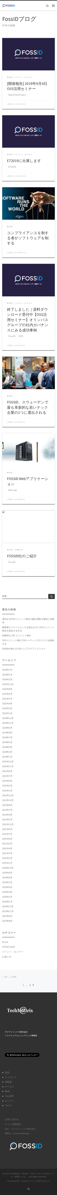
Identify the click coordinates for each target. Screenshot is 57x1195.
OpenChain (8, 947)
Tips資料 (9, 1096)
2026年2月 (7, 679)
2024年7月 (7, 737)
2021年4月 (7, 848)
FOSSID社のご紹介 (22, 556)
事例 (7, 1091)
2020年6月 (7, 887)
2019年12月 (8, 906)
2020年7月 (7, 882)
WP (18, 1181)
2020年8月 (7, 877)
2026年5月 (7, 674)
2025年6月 (7, 694)
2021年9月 (7, 829)
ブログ (8, 1105)
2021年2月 (7, 858)
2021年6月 (7, 838)
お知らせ (7, 956)
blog (5, 942)
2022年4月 (7, 814)
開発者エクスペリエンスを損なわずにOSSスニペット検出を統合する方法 (28, 629)
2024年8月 (7, 732)
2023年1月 (7, 790)
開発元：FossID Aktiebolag (17, 1133)
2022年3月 (7, 819)
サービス (9, 1086)
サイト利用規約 (13, 1124)
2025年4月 (7, 703)
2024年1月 (7, 756)
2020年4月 (7, 892)
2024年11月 (8, 723)
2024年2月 (7, 752)
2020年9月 (7, 872)
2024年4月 (7, 747)
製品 (7, 1072)
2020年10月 (8, 867)
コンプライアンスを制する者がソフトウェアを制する (28, 238)
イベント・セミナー (12, 951)
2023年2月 (7, 785)
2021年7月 (7, 834)
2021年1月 (7, 863)
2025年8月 (7, 689)
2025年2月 (7, 708)
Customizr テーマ (28, 1181)
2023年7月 (7, 776)
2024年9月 (7, 727)
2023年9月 (7, 771)
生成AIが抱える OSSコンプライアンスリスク (23, 648)
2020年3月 (7, 896)
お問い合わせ (12, 1119)
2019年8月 (7, 921)
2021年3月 (7, 853)
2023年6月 (7, 780)
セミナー (9, 1100)
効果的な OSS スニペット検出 (16, 635)
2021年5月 (7, 843)
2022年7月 (7, 809)
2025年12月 (8, 684)
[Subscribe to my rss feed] (28, 1189)
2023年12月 (8, 761)
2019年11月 (8, 911)
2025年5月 (7, 698)
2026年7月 (7, 669)
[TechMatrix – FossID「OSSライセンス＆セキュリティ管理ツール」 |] (8, 5)
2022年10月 (8, 800)
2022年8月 (7, 805)
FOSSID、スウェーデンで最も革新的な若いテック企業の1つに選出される (27, 407)
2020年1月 (7, 901)
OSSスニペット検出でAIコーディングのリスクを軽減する (28, 642)
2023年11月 (8, 766)
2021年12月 (8, 824)
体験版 (8, 1081)
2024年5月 (7, 742)
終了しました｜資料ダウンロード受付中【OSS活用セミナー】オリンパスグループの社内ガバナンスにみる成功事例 (27, 319)
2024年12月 (8, 718)
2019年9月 (7, 916)
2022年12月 (8, 795)
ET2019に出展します (24, 160)
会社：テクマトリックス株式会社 (20, 1129)
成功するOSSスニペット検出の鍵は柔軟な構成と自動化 (28, 621)
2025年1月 (7, 713)
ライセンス (11, 1077)
